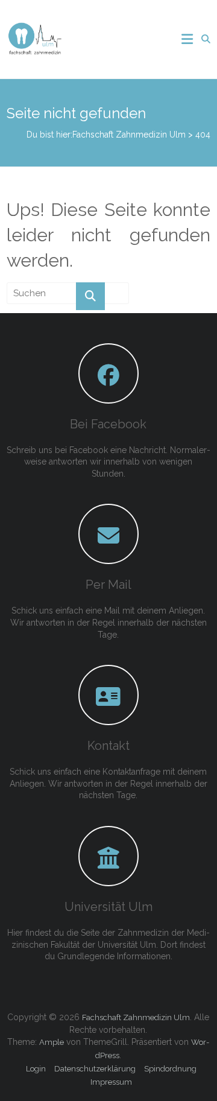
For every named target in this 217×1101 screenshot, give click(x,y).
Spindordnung (170, 1068)
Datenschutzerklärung (95, 1068)
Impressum (111, 1082)
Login (36, 1068)
